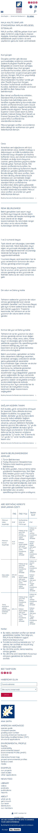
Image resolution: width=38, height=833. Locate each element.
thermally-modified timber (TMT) (15, 737)
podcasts (5, 788)
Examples (6, 768)
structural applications (10, 739)
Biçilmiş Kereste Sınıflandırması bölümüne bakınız (17, 198)
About (4, 796)
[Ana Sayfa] (8, 711)
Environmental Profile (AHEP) (13, 752)
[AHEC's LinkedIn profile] (36, 2)
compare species (8, 730)
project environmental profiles (14, 759)
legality (4, 746)
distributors (6, 806)
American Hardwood (18, 16)
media (3, 764)
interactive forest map (10, 757)
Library (5, 783)
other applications (8, 775)
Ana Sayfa (4, 16)
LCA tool (4, 755)
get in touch (6, 801)
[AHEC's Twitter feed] (2, 673)
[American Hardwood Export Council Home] (19, 7)
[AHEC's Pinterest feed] (34, 2)
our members (7, 808)
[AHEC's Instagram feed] (31, 2)
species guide (6, 728)
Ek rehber (30, 16)
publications (6, 790)
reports (4, 792)
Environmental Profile (13, 743)
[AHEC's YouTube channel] (29, 2)
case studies (6, 772)
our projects (6, 770)
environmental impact (10, 750)
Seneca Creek (7, 761)
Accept (5, 830)
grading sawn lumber (10, 732)
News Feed (6, 779)
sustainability (6, 748)
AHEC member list (20, 813)
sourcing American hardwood (13, 735)
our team (5, 803)
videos (3, 786)
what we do (6, 799)
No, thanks (15, 830)
